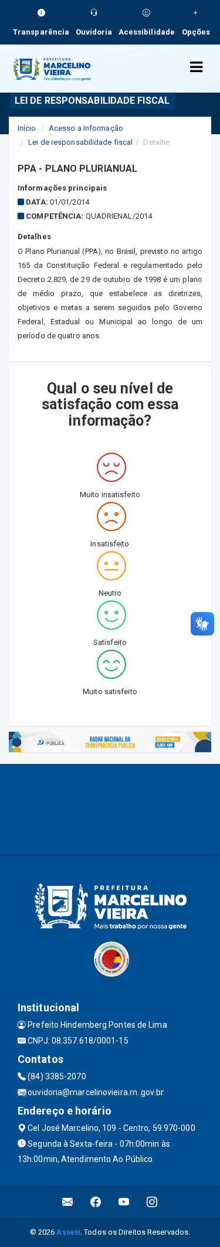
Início (27, 128)
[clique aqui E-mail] (67, 1201)
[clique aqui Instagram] (152, 1201)
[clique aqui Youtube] (124, 1201)
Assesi (68, 1232)
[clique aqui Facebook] (96, 1201)
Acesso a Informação (86, 128)
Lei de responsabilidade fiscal (80, 142)
